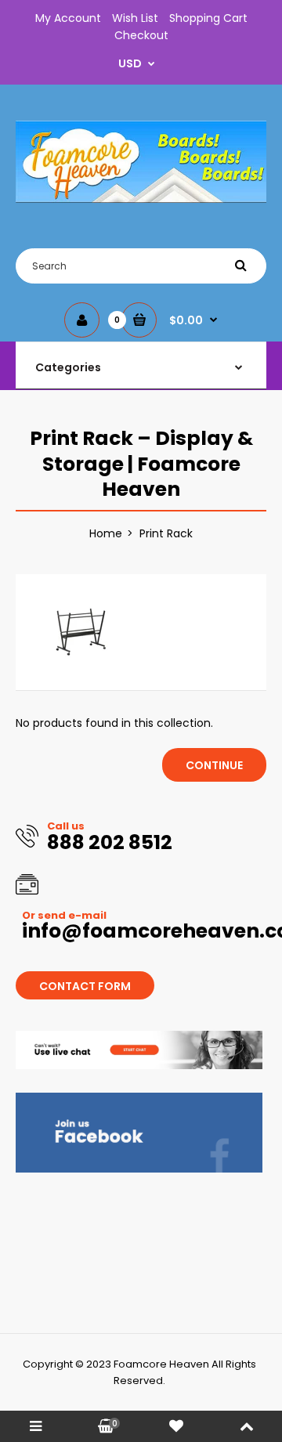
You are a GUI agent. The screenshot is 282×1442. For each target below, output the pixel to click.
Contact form (85, 986)
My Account (68, 18)
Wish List (135, 18)
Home (105, 533)
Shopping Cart (208, 18)
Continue (214, 765)
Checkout (141, 35)
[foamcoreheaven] (141, 199)
